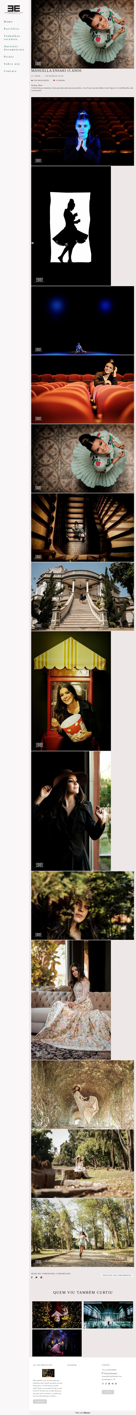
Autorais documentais (14, 48)
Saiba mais (40, 1401)
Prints (9, 56)
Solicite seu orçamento (117, 1275)
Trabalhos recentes (12, 37)
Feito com (82, 1413)
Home (8, 21)
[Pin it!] (91, 161)
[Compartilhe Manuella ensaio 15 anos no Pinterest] (41, 1277)
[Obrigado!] (74, 161)
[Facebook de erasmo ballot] (102, 1384)
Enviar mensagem (110, 1373)
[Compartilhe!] (83, 161)
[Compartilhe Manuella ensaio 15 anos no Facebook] (32, 1277)
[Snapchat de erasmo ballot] (116, 1384)
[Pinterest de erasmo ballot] (109, 1384)
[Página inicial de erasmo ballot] (14, 10)
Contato (10, 71)
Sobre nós (12, 63)
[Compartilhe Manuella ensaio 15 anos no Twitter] (36, 1277)
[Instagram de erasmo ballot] (106, 1384)
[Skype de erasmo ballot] (112, 1384)
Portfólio (11, 28)
